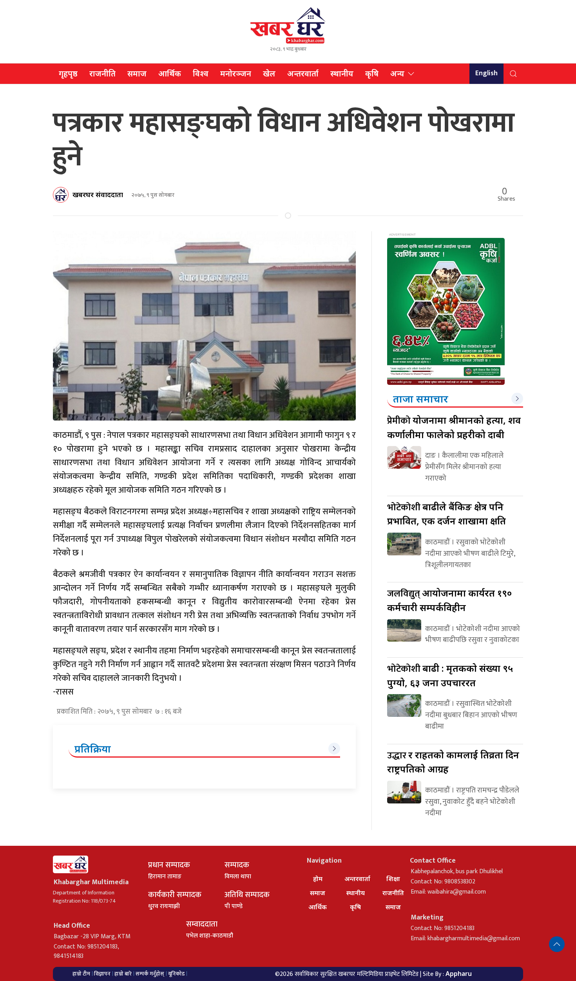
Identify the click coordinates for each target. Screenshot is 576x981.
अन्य (397, 73)
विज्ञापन (102, 973)
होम (317, 878)
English (486, 73)
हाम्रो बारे (123, 973)
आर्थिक (169, 73)
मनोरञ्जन (235, 73)
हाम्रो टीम (81, 973)
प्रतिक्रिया (92, 748)
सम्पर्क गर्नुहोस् (150, 973)
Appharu (459, 973)
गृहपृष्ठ (68, 73)
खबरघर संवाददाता (97, 194)
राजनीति (102, 73)
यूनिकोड (176, 973)
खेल (269, 73)
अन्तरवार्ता (303, 73)
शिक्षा (393, 878)
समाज (137, 73)
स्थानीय (341, 73)
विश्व (200, 73)
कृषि (372, 73)
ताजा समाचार (420, 398)
